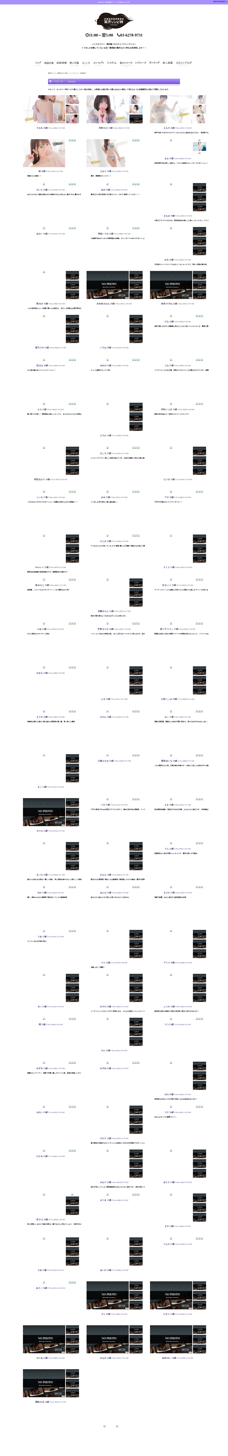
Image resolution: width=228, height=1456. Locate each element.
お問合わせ (130, 1421)
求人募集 (120, 1421)
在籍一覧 (102, 1421)
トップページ (79, 1421)
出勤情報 (111, 1421)
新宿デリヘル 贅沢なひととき (113, 1439)
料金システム (92, 1421)
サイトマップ (149, 1421)
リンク (139, 1421)
